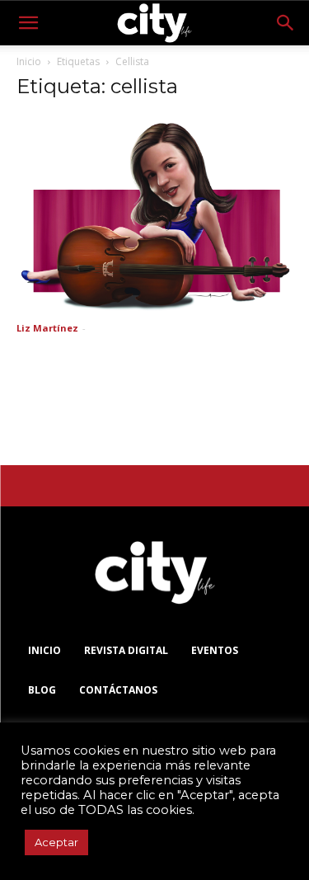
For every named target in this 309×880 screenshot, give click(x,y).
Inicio (28, 61)
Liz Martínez (47, 328)
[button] (28, 23)
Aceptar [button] (56, 842)
